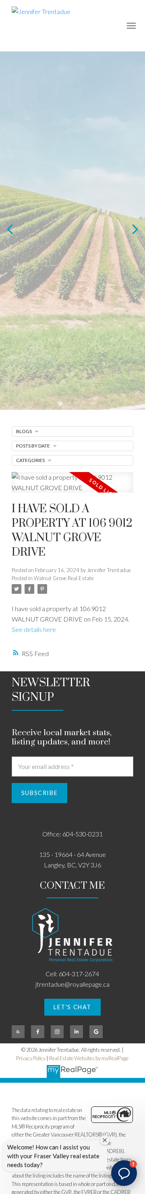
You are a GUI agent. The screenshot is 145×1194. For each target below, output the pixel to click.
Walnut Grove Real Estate (64, 578)
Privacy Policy (31, 1058)
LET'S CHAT (72, 1007)
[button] (72, 1007)
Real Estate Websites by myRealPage (88, 1058)
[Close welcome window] (105, 1140)
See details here (34, 629)
